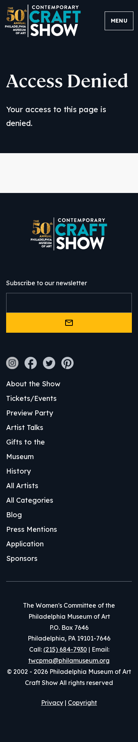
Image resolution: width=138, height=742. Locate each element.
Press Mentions (31, 529)
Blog (14, 514)
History (18, 471)
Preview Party (29, 413)
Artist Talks (24, 427)
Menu (119, 20)
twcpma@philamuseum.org (69, 660)
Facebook (31, 363)
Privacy (52, 702)
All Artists (22, 485)
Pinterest (67, 363)
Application (25, 543)
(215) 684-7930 (65, 649)
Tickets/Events (31, 398)
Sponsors (22, 558)
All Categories (29, 500)
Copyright (82, 702)
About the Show (33, 383)
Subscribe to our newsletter (46, 283)
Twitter (49, 363)
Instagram (12, 363)
